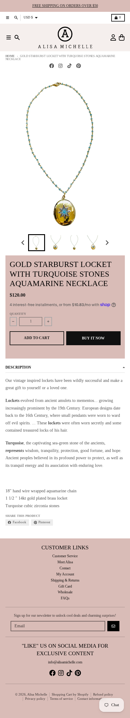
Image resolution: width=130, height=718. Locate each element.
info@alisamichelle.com (65, 662)
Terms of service (61, 698)
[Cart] (122, 37)
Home (10, 56)
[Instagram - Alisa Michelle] (60, 65)
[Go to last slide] (23, 243)
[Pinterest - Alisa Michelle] (78, 65)
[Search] (17, 37)
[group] (36, 242)
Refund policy (103, 694)
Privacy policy (35, 698)
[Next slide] (107, 243)
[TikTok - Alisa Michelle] (69, 65)
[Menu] (8, 37)
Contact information (91, 698)
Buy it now (93, 338)
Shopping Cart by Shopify (70, 694)
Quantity (18, 313)
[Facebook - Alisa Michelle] (51, 65)
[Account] (113, 37)
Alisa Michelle (37, 694)
